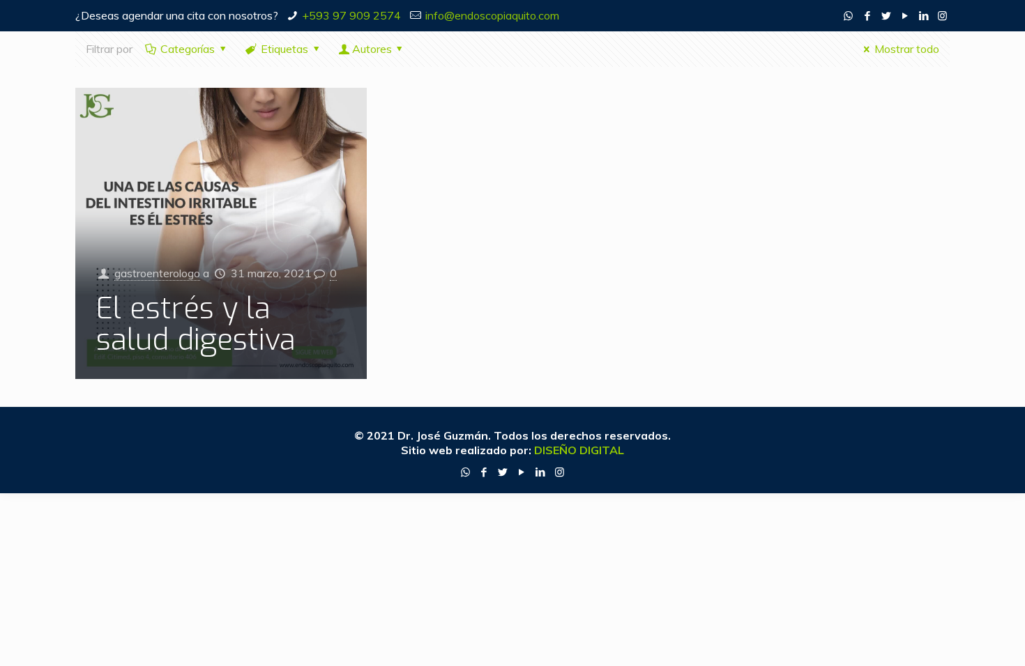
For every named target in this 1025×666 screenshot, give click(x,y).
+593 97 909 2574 (351, 15)
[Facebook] (867, 15)
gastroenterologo (157, 273)
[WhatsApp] (848, 15)
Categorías (187, 49)
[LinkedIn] (923, 15)
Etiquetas (284, 49)
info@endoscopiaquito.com (492, 15)
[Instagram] (942, 15)
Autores (372, 49)
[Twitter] (886, 15)
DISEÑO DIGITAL (579, 450)
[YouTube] (904, 15)
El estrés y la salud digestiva (196, 324)
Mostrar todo (906, 49)
